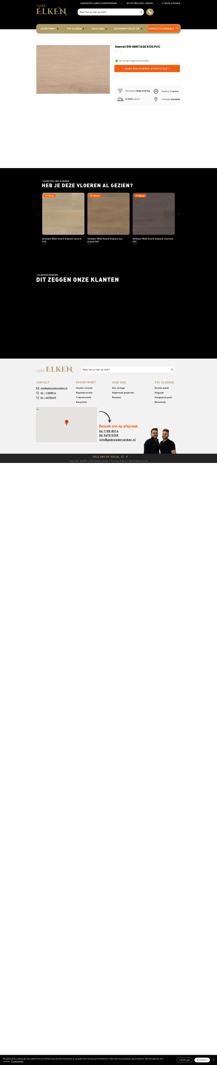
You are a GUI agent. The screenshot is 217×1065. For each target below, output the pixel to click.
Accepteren (202, 1060)
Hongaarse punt (163, 397)
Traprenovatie (83, 397)
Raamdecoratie (84, 392)
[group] (108, 219)
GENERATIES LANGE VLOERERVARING (98, 3)
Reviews (116, 397)
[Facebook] (126, 456)
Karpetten (81, 402)
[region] (50, 28)
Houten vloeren (84, 387)
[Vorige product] (38, 213)
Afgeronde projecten (123, 392)
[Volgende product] (179, 213)
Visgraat (159, 392)
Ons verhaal (118, 387)
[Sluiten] (213, 1060)
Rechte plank (162, 387)
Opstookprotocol (138, 461)
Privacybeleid (17, 1061)
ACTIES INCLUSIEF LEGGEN (140, 3)
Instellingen (184, 1060)
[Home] (150, 12)
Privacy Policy (118, 461)
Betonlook (160, 402)
